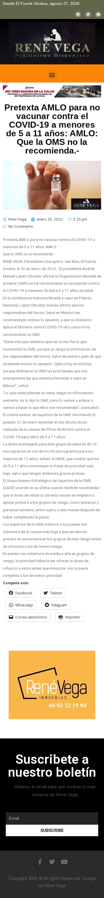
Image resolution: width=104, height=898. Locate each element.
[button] (52, 75)
